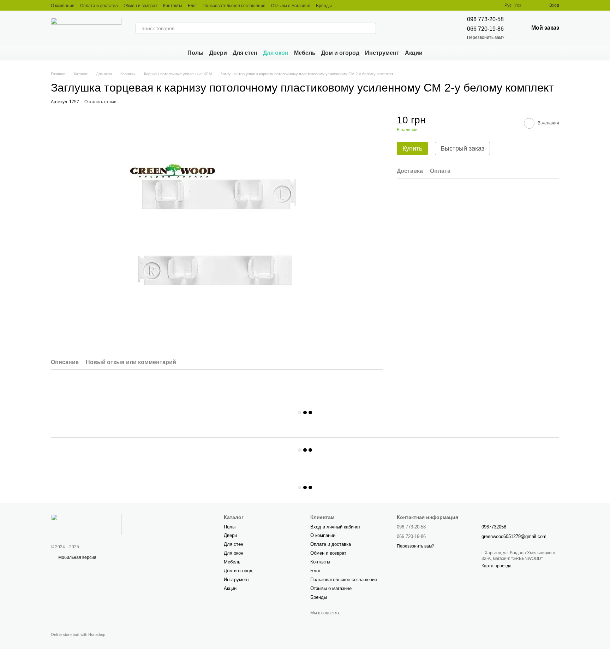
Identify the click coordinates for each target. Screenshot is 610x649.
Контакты (172, 5)
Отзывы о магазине (290, 5)
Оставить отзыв (100, 101)
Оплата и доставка (99, 5)
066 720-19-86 (485, 29)
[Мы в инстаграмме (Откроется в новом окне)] (342, 5)
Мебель (305, 53)
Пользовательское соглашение (234, 5)
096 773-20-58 (485, 19)
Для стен (245, 53)
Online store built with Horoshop (78, 634)
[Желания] (531, 5)
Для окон (275, 53)
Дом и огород (340, 53)
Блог (192, 5)
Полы (195, 53)
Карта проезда (497, 565)
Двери (218, 53)
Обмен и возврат (140, 5)
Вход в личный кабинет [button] (335, 527)
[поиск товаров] (370, 28)
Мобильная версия (76, 557)
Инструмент (382, 53)
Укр (517, 5)
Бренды (324, 5)
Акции (414, 53)
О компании (62, 5)
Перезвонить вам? (485, 37)
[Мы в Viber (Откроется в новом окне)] (350, 5)
